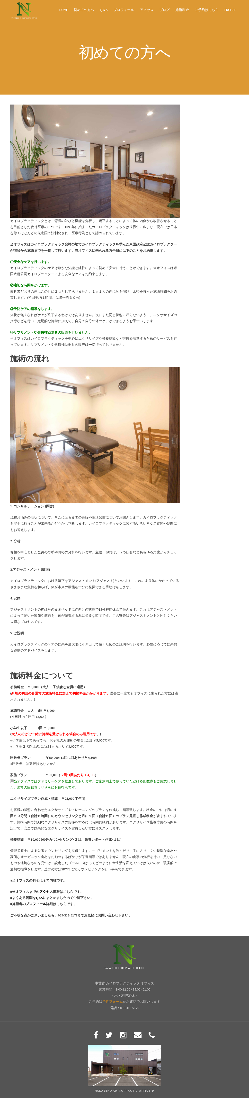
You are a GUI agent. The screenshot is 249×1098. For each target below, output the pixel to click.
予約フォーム (112, 1001)
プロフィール (124, 10)
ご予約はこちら (207, 10)
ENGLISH (230, 10)
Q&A (39, 898)
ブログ (164, 10)
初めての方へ (84, 10)
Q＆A (104, 10)
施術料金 (182, 10)
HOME (63, 10)
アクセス (146, 10)
